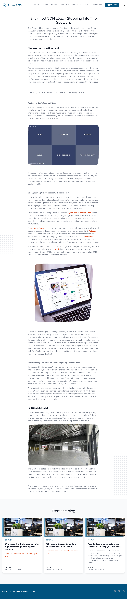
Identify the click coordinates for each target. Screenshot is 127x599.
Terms (26, 591)
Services (54, 5)
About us (36, 5)
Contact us (84, 5)
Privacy (32, 591)
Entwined (8, 567)
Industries (63, 5)
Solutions (45, 5)
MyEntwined (97, 5)
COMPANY (8, 540)
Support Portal (111, 5)
